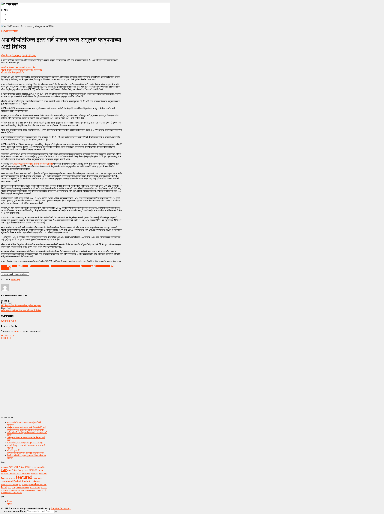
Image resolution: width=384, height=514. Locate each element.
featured (24, 477)
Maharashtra (7, 484)
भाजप (20, 493)
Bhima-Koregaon (35, 467)
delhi (28, 473)
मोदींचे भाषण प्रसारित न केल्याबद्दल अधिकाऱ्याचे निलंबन (21, 310)
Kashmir (26, 481)
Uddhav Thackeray (36, 490)
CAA (9, 470)
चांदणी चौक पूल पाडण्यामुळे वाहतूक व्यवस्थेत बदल (25, 442)
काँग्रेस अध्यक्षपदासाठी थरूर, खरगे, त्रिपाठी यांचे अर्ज (26, 427)
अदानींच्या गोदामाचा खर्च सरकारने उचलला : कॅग (18, 67)
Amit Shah (13, 467)
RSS (42, 488)
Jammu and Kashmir (11, 481)
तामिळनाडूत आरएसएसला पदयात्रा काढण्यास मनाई (25, 453)
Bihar (44, 467)
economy (34, 473)
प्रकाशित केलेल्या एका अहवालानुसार (33, 164)
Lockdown (35, 481)
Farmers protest (8, 478)
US (2, 492)
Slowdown (13, 490)
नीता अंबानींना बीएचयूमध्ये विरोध (12, 72)
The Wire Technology (60, 508)
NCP (9, 488)
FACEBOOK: (7, 335)
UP (45, 490)
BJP (4, 470)
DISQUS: (6, 338)
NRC (13, 488)
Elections (43, 473)
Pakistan (20, 487)
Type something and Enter (13, 511)
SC (45, 487)
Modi (16, 485)
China (14, 470)
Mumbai (25, 485)
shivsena (4, 490)
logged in (18, 331)
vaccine (7, 493)
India (40, 478)
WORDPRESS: (8, 321)
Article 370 (23, 467)
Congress (23, 470)
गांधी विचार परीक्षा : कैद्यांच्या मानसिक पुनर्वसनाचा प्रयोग (21, 305)
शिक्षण (9, 501)
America (4, 467)
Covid (23, 473)
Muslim (31, 484)
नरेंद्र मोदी (14, 493)
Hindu (35, 478)
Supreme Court (23, 490)
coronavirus (14, 473)
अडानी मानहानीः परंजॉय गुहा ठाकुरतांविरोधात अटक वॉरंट (21, 70)
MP (20, 485)
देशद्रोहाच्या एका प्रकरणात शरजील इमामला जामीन (25, 430)
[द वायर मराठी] (9, 4)
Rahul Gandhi (35, 488)
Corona (33, 470)
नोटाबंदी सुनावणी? (13, 450)
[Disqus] (62, 376)
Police (26, 488)
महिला (9, 504)
